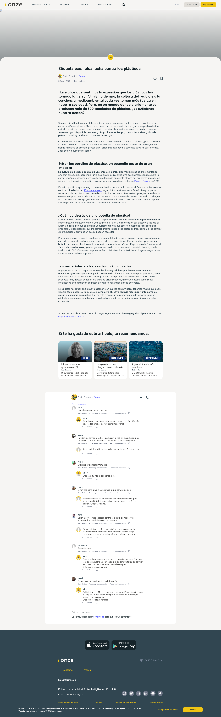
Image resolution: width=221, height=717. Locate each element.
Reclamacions (156, 702)
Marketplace (105, 4)
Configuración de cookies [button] (168, 710)
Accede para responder (98, 413)
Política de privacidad (125, 702)
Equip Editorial (69, 76)
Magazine (65, 4)
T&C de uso (96, 702)
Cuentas (84, 4)
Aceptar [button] (193, 710)
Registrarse (208, 5)
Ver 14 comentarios (79, 404)
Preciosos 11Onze (41, 4)
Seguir (82, 76)
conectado (98, 616)
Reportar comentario (118, 413)
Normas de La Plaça (68, 702)
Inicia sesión (191, 5)
